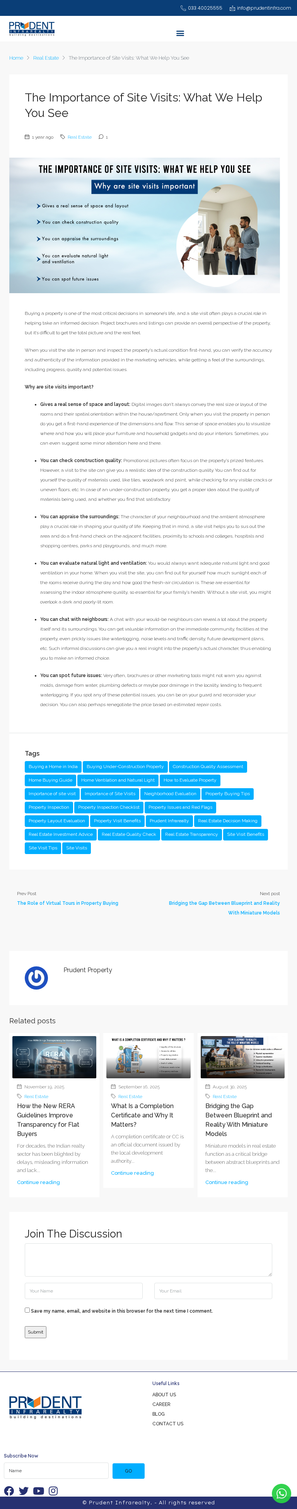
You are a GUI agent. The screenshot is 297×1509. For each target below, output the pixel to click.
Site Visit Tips (43, 848)
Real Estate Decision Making (228, 820)
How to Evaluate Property (190, 780)
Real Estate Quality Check (129, 834)
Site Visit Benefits (245, 834)
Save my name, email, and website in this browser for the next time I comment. (122, 1311)
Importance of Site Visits (110, 793)
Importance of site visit (52, 793)
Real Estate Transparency (191, 834)
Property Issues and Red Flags (180, 807)
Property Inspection (49, 807)
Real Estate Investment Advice (61, 834)
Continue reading (38, 1182)
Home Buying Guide (50, 780)
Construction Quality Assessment (208, 766)
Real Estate (46, 58)
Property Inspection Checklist (109, 807)
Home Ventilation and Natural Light (118, 780)
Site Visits (76, 848)
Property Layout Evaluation (57, 820)
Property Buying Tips (227, 793)
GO (128, 1471)
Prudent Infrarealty (169, 820)
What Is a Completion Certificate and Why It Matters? (142, 1115)
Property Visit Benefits (117, 820)
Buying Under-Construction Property (125, 766)
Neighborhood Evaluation (170, 793)
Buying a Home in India (53, 766)
